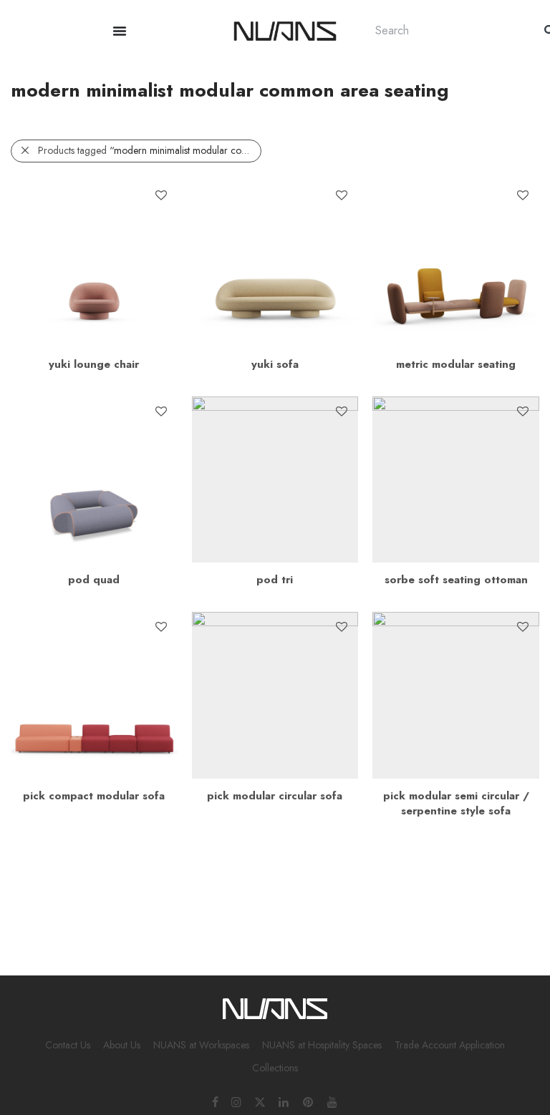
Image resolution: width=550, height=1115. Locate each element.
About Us (121, 1045)
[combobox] (445, 30)
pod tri (274, 580)
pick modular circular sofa (274, 796)
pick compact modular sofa (94, 796)
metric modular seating (456, 364)
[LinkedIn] (284, 1101)
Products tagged (149, 150)
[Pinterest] (308, 1101)
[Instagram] (236, 1101)
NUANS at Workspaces (201, 1045)
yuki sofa (275, 364)
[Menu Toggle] (119, 31)
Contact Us (67, 1045)
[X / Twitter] (260, 1101)
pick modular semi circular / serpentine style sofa (456, 803)
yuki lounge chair (94, 364)
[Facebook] (215, 1101)
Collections (275, 1068)
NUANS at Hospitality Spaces (322, 1045)
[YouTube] (333, 1101)
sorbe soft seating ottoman (456, 580)
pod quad (94, 580)
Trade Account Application (450, 1045)
